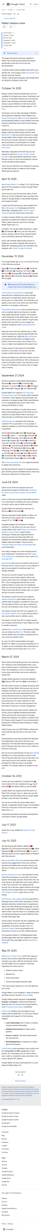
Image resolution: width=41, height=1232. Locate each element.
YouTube (5, 1152)
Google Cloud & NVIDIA (9, 1126)
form (21, 632)
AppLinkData (29, 336)
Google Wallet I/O (11, 184)
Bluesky (4, 1139)
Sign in (36, 4)
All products (6, 1215)
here (17, 225)
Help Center (31, 649)
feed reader (30, 73)
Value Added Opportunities (11, 310)
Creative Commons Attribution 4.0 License (25, 1089)
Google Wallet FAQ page (14, 860)
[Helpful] (14, 14)
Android (4, 1161)
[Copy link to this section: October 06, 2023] (24, 776)
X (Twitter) (5, 1149)
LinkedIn (4, 1145)
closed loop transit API (13, 462)
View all (4, 1185)
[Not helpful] (17, 14)
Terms (4, 1224)
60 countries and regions (14, 1007)
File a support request (10, 892)
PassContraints (7, 1048)
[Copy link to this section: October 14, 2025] (23, 88)
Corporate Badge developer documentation (17, 545)
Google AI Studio (7, 1171)
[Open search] (31, 4)
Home (3, 9)
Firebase (4, 1168)
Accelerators (6, 1123)
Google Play (5, 1181)
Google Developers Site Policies (23, 1093)
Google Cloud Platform (9, 1208)
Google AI (5, 1212)
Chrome (4, 1165)
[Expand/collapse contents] (13, 33)
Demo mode (6, 1011)
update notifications (9, 599)
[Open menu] (3, 4)
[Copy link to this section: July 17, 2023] (18, 825)
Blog (3, 1135)
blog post (25, 995)
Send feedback (9, 18)
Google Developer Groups (10, 1116)
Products (11, 9)
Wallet (22, 4)
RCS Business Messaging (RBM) (14, 899)
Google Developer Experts (10, 1120)
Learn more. (6, 148)
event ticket (25, 118)
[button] (20, 53)
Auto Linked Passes (15, 629)
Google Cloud (6, 1178)
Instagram (5, 1142)
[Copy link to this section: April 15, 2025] (19, 179)
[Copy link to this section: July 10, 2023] (18, 841)
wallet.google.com (11, 208)
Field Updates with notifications (13, 293)
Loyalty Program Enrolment (22, 248)
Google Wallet (20, 9)
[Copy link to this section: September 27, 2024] (26, 375)
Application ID (7, 135)
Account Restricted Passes (12, 875)
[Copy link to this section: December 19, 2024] (25, 256)
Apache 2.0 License (33, 1091)
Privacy (10, 1224)
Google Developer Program (11, 1113)
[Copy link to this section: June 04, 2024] (20, 482)
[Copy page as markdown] (11, 27)
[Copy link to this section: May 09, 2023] (19, 951)
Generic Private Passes (13, 956)
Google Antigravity (8, 1175)
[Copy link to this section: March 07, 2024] (21, 657)
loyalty (4, 118)
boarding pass (12, 118)
